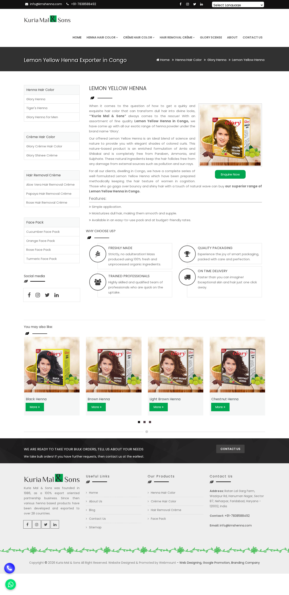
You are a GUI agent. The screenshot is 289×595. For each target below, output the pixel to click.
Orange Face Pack (40, 241)
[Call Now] (9, 566)
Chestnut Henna (224, 399)
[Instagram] (187, 4)
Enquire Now (230, 174)
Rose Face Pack (38, 249)
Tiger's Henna (36, 108)
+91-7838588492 (83, 4)
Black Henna (36, 399)
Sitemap (95, 527)
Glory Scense (211, 37)
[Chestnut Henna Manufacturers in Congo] (237, 364)
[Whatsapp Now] (10, 584)
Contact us (230, 449)
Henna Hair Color (101, 37)
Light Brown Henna (165, 399)
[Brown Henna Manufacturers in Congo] (114, 364)
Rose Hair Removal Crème (46, 202)
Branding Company (245, 563)
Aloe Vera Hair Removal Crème (50, 184)
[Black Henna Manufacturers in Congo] (52, 364)
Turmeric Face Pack (41, 258)
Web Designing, (190, 563)
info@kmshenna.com (46, 4)
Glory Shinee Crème (42, 155)
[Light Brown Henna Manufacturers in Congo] (176, 364)
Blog (92, 510)
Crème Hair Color (137, 37)
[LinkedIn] (201, 4)
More (34, 407)
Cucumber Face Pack (43, 231)
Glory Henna (217, 60)
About (232, 37)
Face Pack (158, 519)
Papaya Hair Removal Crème (49, 193)
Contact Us (253, 37)
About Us (95, 501)
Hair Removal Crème (176, 37)
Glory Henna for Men (42, 117)
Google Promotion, (216, 563)
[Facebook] (180, 4)
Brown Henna (99, 399)
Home (77, 37)
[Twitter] (194, 4)
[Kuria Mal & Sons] (47, 18)
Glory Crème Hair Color (44, 146)
